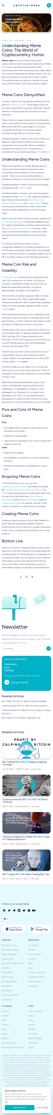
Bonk (30, 200)
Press (4, 1020)
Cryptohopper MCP (10, 995)
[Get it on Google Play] (39, 929)
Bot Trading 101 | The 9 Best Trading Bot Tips (21, 718)
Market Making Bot (9, 954)
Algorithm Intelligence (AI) (12, 963)
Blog (30, 968)
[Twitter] (9, 910)
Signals (31, 1016)
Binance (30, 490)
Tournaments (7, 990)
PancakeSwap (32, 499)
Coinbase (9, 490)
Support (5, 1038)
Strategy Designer (9, 981)
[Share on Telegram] (32, 577)
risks (48, 152)
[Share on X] (26, 577)
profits (39, 152)
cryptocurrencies (18, 104)
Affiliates (32, 1029)
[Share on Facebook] (21, 577)
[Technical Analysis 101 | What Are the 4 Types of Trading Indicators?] (26, 822)
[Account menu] (49, 5)
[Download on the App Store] (14, 929)
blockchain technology (12, 222)
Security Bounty (8, 1043)
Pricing (31, 1020)
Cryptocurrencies (35, 1011)
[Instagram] (29, 910)
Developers (33, 1043)
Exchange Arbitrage (10, 950)
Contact (5, 1025)
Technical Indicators (36, 972)
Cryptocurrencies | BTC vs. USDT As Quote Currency (24, 706)
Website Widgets (35, 1038)
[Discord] (19, 910)
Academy (32, 959)
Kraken (5, 493)
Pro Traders (33, 1034)
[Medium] (34, 910)
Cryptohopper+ (34, 981)
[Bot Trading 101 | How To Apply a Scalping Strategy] (26, 747)
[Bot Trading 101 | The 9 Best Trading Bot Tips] (26, 860)
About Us (6, 1011)
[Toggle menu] (3, 5)
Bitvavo (38, 490)
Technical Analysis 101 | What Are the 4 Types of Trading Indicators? (26, 712)
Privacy (5, 1034)
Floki (41, 200)
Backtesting (7, 986)
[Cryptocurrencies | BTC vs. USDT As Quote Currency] (26, 785)
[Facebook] (4, 910)
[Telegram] (14, 910)
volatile (5, 309)
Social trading (8, 959)
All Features (6, 999)
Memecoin (7, 203)
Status (31, 1047)
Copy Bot (6, 968)
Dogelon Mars (33, 203)
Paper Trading (7, 977)
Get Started (33, 945)
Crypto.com (20, 490)
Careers (5, 1016)
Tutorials (31, 950)
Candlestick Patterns (36, 977)
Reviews (31, 1025)
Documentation (34, 954)
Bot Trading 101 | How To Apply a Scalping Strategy (24, 701)
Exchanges (32, 986)
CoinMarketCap (9, 277)
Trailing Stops (7, 972)
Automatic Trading (9, 945)
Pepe (36, 200)
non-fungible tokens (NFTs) (18, 228)
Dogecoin (23, 188)
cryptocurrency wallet (12, 503)
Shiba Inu (22, 196)
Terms (4, 1029)
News (30, 963)
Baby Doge (17, 203)
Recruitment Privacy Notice (13, 1047)
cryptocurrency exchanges (14, 486)
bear (18, 361)
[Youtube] (24, 910)
